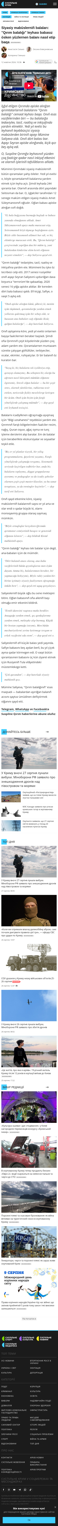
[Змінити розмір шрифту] (55, 62)
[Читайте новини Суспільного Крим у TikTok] (30, 1489)
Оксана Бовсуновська (43, 49)
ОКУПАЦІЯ (6, 17)
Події (4, 1386)
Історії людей (38, 1424)
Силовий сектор (10, 1424)
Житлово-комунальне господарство (14, 1411)
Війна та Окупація (21, 17)
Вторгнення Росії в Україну (40, 1362)
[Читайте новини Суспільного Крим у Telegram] (20, 1489)
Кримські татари (38, 12)
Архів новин (37, 1457)
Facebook (40, 709)
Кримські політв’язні (19, 12)
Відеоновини (23, 21)
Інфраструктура (38, 1410)
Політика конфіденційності (11, 1470)
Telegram (7, 709)
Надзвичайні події (40, 1400)
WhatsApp (22, 709)
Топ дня (34, 1443)
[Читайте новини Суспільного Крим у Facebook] (3, 1489)
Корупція (35, 1386)
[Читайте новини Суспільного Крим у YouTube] (14, 1489)
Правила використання (38, 1463)
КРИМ (5, 12)
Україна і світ (8, 1368)
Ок (29, 1520)
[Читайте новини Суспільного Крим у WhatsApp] (25, 1489)
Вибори (5, 1400)
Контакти (6, 1457)
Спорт (4, 1439)
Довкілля (6, 1405)
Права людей (38, 17)
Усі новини (7, 1360)
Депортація (36, 1372)
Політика (6, 1429)
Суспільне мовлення (13, 1462)
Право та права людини (9, 1418)
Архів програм (38, 1469)
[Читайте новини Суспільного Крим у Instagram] (9, 1489)
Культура (6, 1372)
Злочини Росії (8, 21)
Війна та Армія (38, 1439)
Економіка (7, 1396)
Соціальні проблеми (41, 1434)
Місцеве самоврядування (40, 1418)
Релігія (33, 1429)
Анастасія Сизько (16, 49)
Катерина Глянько (16, 55)
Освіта (33, 1396)
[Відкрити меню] (55, 4)
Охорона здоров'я (40, 1405)
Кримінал (6, 1391)
